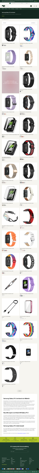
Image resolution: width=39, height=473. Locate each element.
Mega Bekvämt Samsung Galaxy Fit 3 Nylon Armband (8, 66)
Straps (4, 471)
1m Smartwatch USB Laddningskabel (6, 316)
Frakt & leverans (22, 463)
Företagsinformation (16, 471)
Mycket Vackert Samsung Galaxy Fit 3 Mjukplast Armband (26, 293)
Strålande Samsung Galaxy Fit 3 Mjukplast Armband (8, 248)
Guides (21, 462)
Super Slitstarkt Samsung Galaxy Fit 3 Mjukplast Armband (26, 134)
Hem (2, 19)
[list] (19, 3)
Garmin (12, 460)
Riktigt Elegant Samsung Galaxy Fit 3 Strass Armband (26, 66)
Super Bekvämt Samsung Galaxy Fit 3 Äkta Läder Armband (26, 203)
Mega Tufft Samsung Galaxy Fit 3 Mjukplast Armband (26, 180)
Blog (29, 463)
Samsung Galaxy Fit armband (22, 433)
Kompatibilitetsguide (22, 461)
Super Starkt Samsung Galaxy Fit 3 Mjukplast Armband (8, 43)
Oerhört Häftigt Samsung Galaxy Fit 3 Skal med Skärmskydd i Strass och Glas (6, 157)
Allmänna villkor (11, 471)
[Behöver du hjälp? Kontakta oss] (34, 6)
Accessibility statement (21, 471)
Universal (12, 463)
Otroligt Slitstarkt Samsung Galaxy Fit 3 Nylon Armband (26, 43)
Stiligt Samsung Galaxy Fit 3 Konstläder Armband (7, 293)
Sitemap (25, 471)
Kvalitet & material (31, 460)
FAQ (20, 459)
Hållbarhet (30, 461)
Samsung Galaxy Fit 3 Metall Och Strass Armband (7, 225)
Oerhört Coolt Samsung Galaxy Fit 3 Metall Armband (26, 89)
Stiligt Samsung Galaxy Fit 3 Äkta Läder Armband (25, 248)
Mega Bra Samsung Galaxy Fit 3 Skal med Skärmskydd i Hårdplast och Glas (10, 134)
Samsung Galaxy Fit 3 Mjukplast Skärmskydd (25, 361)
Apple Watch (12, 459)
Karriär (30, 462)
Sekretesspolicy (7, 471)
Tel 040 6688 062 (4, 464)
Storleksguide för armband (23, 460)
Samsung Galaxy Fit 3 (6, 19)
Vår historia (30, 459)
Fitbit (11, 462)
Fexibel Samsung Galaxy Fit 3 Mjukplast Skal (25, 316)
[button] (3, 9)
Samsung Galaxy (13, 461)
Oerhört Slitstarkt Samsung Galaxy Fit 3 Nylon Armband (8, 361)
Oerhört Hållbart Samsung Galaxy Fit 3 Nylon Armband (26, 225)
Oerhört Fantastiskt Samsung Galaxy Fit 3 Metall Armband (8, 384)
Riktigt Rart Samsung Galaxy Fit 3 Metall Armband (7, 180)
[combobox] (19, 6)
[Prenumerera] (28, 451)
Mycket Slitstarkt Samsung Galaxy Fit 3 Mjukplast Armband (26, 157)
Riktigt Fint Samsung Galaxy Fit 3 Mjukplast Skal (7, 203)
